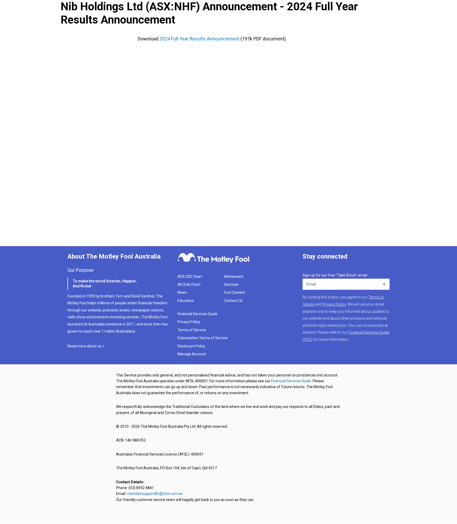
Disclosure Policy (191, 346)
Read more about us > (85, 346)
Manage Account (192, 354)
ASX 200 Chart (189, 276)
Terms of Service (191, 330)
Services (231, 284)
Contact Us (233, 300)
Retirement (233, 276)
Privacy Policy (188, 322)
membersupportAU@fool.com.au (155, 493)
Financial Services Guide (197, 314)
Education (185, 300)
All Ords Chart (188, 284)
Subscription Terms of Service (202, 338)
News (182, 292)
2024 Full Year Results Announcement (199, 39)
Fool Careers (234, 292)
